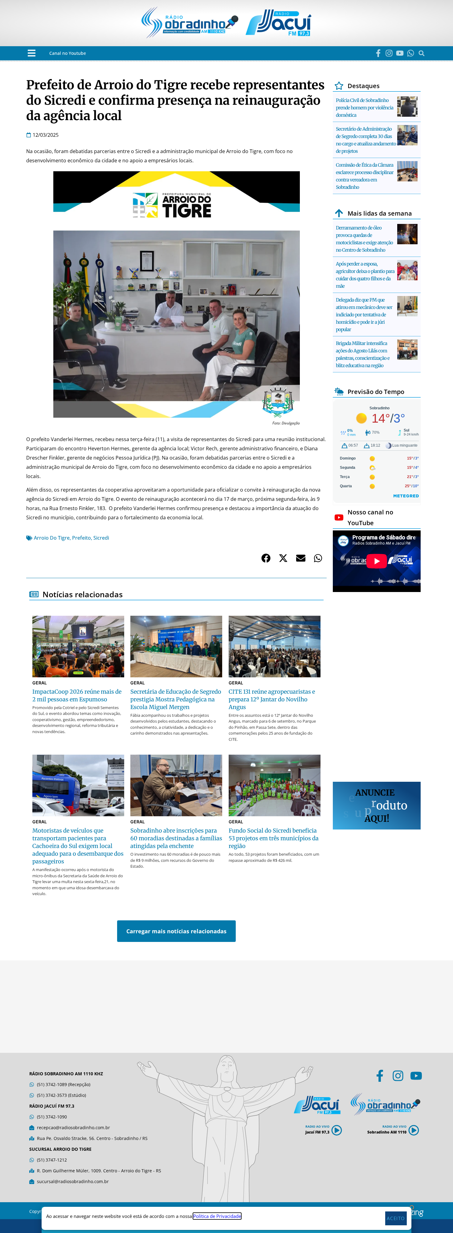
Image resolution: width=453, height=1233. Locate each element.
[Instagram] (389, 53)
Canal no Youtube (67, 53)
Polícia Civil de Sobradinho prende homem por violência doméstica (364, 107)
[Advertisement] (377, 687)
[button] (31, 53)
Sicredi (101, 537)
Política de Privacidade (217, 1216)
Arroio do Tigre (52, 537)
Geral (39, 682)
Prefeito (81, 537)
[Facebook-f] (378, 53)
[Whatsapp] (410, 53)
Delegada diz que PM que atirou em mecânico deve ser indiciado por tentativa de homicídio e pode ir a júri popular (364, 314)
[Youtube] (400, 53)
